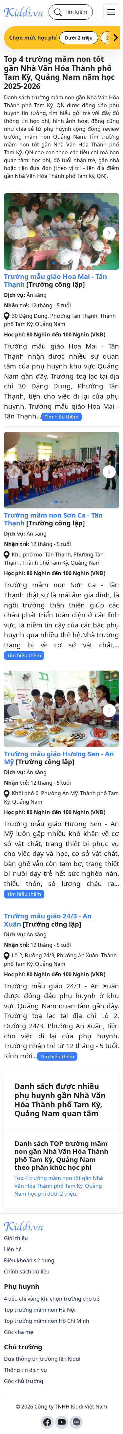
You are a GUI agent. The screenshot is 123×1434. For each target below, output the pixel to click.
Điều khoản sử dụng (29, 1260)
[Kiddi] (23, 12)
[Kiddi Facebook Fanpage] (47, 1422)
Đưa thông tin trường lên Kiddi (42, 1358)
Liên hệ (13, 1249)
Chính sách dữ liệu (27, 1271)
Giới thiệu (16, 1238)
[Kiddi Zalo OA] (76, 1422)
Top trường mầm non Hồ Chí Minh (46, 1320)
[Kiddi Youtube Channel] (61, 1422)
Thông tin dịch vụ (25, 1370)
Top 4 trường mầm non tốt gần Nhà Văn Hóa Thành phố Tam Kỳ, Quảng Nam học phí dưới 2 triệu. (58, 1185)
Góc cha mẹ (18, 1332)
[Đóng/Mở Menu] (111, 12)
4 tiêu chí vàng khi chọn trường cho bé (51, 1298)
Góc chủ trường (23, 1381)
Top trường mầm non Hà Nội (39, 1309)
